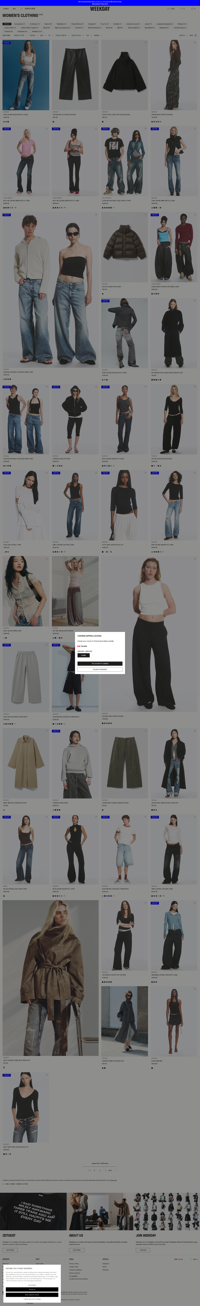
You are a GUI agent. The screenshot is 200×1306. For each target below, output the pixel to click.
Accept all (32, 1289)
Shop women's (96, 4)
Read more (32, 1285)
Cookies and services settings (32, 1299)
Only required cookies (32, 1295)
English (83, 655)
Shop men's (104, 4)
